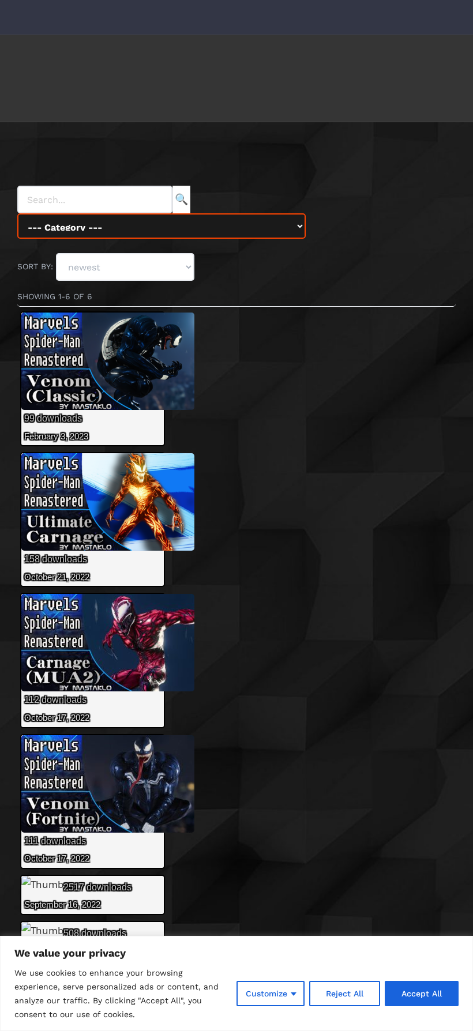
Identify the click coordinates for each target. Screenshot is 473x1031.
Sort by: (36, 266)
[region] (236, 983)
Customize (266, 993)
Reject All (344, 993)
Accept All (421, 993)
